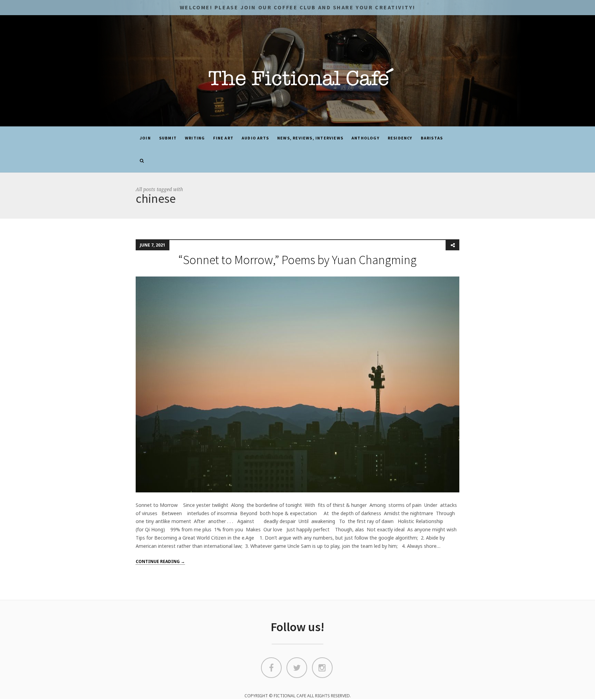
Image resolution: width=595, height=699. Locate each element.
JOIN (145, 137)
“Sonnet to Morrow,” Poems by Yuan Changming (297, 260)
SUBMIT (168, 137)
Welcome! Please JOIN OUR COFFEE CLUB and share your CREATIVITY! (297, 7)
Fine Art (223, 137)
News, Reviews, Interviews (310, 137)
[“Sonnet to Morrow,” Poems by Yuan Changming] (297, 383)
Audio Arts (255, 137)
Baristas (432, 137)
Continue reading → (160, 561)
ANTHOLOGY (365, 137)
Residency (400, 137)
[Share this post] (452, 245)
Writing (195, 137)
